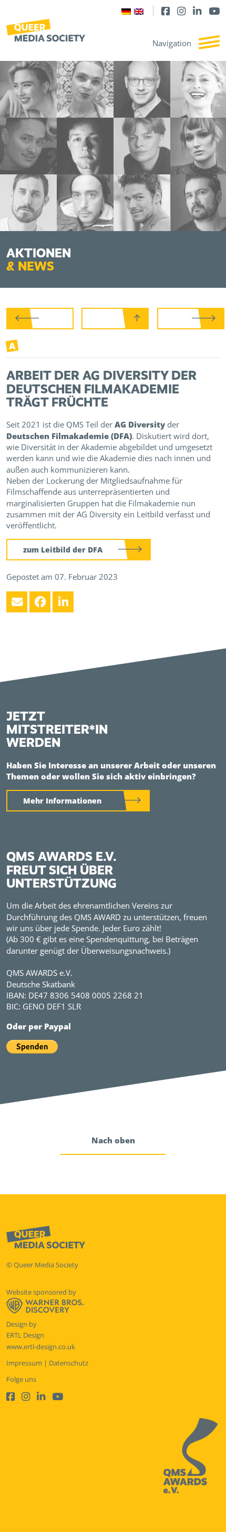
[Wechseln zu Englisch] (138, 11)
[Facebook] (165, 10)
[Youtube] (214, 10)
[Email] (16, 601)
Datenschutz (68, 1363)
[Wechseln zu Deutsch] (126, 11)
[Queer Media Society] (45, 30)
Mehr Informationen (62, 801)
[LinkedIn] (197, 10)
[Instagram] (181, 10)
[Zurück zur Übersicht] (115, 318)
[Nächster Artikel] (190, 318)
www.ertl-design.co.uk (40, 1346)
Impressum (24, 1363)
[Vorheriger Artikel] (40, 318)
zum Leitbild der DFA (62, 550)
